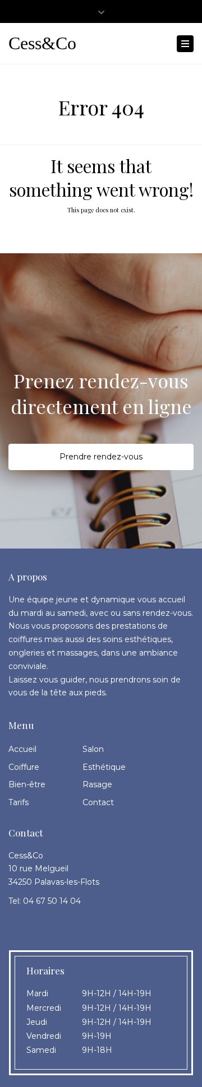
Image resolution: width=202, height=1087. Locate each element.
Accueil (22, 749)
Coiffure (23, 767)
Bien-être (26, 784)
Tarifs (18, 802)
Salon (93, 749)
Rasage (97, 784)
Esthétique (104, 767)
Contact (98, 802)
